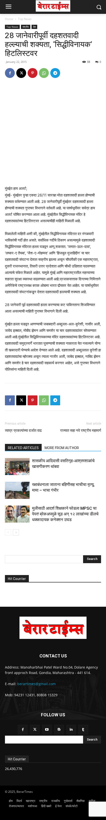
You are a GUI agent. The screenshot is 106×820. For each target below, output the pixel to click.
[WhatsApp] (44, 73)
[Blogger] (59, 729)
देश (34, 26)
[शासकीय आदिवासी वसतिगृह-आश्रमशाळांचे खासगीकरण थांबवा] (17, 466)
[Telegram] (55, 73)
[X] (21, 73)
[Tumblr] (83, 729)
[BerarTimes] (53, 6)
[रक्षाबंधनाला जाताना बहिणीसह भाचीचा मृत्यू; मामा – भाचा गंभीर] (17, 490)
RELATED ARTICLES (23, 448)
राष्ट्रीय (25, 26)
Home (9, 19)
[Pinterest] (32, 73)
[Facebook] (10, 73)
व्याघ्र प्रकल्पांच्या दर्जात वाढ (23, 430)
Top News (25, 19)
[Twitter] (35, 729)
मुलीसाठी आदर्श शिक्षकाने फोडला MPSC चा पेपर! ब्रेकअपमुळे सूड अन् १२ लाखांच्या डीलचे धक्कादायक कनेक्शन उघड (65, 514)
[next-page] (16, 532)
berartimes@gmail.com (36, 683)
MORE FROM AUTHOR (62, 448)
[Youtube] (47, 729)
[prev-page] (8, 532)
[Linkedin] (71, 729)
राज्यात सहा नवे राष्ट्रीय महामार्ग (80, 430)
